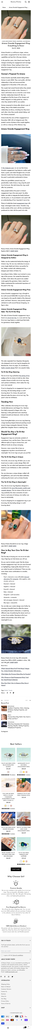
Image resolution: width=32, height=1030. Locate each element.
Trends (10, 690)
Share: (3, 693)
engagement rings (22, 203)
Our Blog (3, 999)
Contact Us (4, 991)
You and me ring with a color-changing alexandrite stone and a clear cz (8, 797)
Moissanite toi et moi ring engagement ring (24, 765)
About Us (3, 996)
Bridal (6, 690)
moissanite (15, 579)
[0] (24, 1028)
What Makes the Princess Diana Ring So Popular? (16, 674)
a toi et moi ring (11, 318)
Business (3, 994)
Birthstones (11, 706)
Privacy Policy (5, 1001)
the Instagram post (8, 168)
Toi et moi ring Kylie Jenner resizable (8, 828)
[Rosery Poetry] (16, 2)
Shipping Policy (5, 984)
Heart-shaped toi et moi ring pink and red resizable (8, 854)
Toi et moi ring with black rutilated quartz (8, 765)
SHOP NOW (14, 251)
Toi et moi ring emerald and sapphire (24, 854)
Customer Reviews (6, 989)
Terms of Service (5, 1003)
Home (4, 7)
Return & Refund (5, 987)
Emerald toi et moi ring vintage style (23, 794)
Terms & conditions (18, 955)
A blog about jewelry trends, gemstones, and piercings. (16, 41)
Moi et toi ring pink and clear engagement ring (24, 829)
